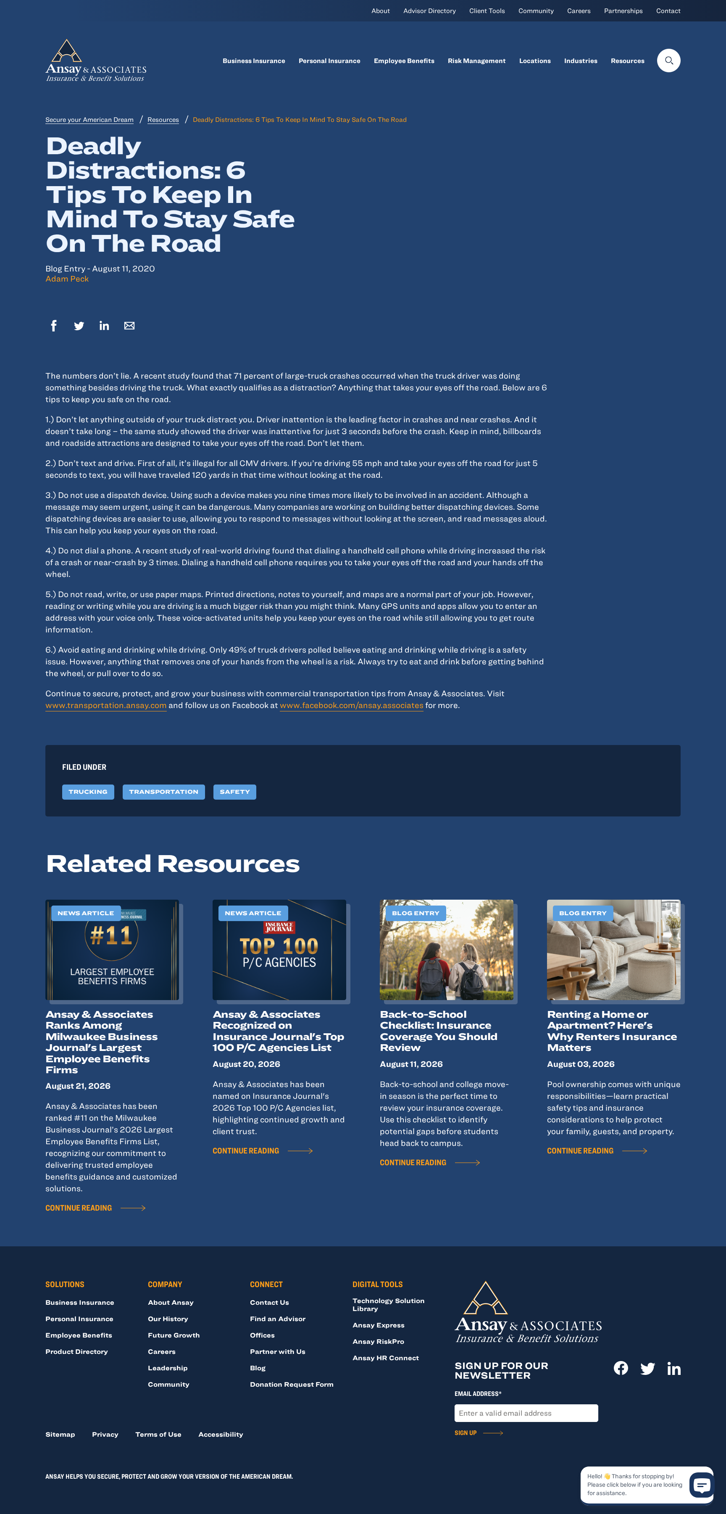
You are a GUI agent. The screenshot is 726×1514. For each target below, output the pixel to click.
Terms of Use (158, 1434)
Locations (535, 60)
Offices (262, 1335)
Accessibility (220, 1434)
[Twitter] (79, 326)
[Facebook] (53, 326)
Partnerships (623, 10)
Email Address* (478, 1393)
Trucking (88, 791)
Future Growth (174, 1335)
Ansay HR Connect (385, 1357)
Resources (627, 60)
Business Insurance (254, 60)
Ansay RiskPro (378, 1341)
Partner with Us (277, 1351)
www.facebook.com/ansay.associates (352, 705)
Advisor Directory (429, 10)
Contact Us (269, 1302)
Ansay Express (378, 1325)
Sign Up (465, 1432)
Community (536, 10)
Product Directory (76, 1351)
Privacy (105, 1434)
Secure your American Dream (89, 119)
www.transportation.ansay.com (106, 705)
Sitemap (60, 1434)
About (380, 10)
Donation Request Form (292, 1384)
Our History (168, 1318)
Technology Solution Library (388, 1304)
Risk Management (477, 60)
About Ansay (171, 1302)
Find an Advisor (277, 1318)
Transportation (163, 791)
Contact (668, 10)
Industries (580, 60)
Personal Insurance (329, 60)
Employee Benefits (404, 60)
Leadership (168, 1368)
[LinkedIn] (104, 326)
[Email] (129, 326)
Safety (235, 791)
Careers (579, 10)
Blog (258, 1368)
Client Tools (487, 10)
